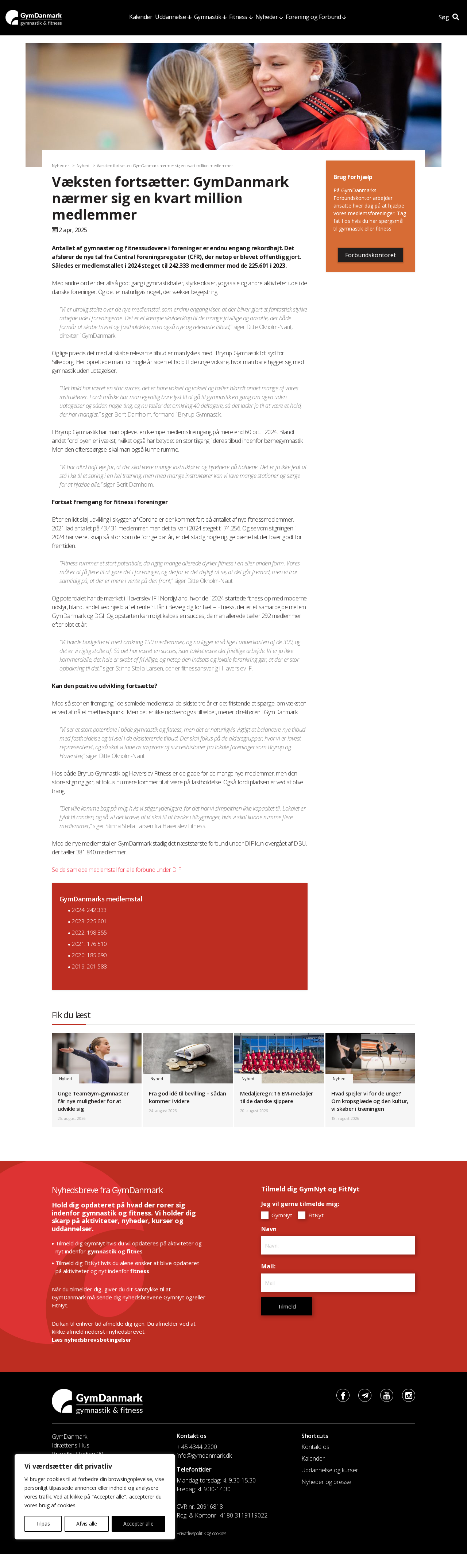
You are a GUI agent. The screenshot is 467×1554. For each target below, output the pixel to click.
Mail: (270, 1266)
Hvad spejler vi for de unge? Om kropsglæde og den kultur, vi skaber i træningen (369, 1101)
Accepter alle (138, 1523)
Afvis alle (86, 1523)
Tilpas (43, 1523)
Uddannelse (170, 16)
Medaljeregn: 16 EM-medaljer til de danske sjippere (276, 1097)
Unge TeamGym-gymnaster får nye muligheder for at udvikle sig (93, 1101)
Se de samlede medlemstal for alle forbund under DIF (116, 870)
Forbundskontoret (370, 255)
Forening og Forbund (313, 16)
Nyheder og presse (326, 1482)
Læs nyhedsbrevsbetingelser (91, 1339)
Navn (270, 1229)
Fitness (238, 16)
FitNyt (315, 1215)
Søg (445, 17)
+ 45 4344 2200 (197, 1447)
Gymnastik (207, 16)
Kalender (140, 16)
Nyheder (266, 16)
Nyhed (83, 165)
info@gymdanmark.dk (204, 1455)
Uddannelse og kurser (329, 1470)
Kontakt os (315, 1447)
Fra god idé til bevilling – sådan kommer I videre (187, 1097)
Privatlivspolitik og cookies (201, 1533)
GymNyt (281, 1215)
